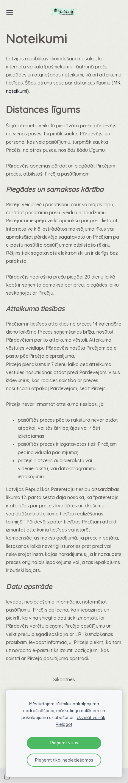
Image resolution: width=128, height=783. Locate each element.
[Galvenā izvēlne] (9, 12)
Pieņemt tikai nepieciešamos (64, 760)
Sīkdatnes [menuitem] (64, 679)
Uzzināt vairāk (91, 717)
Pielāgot (64, 724)
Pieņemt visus (64, 743)
